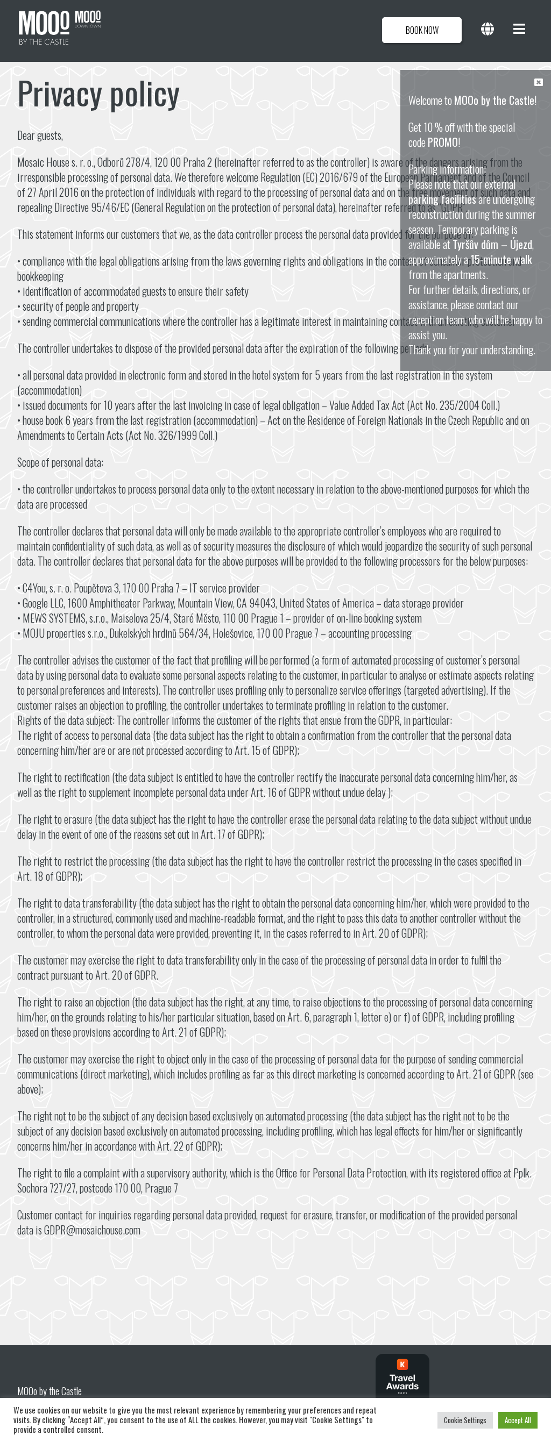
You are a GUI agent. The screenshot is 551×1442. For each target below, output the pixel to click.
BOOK (422, 30)
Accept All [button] (518, 1420)
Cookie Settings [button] (465, 1420)
